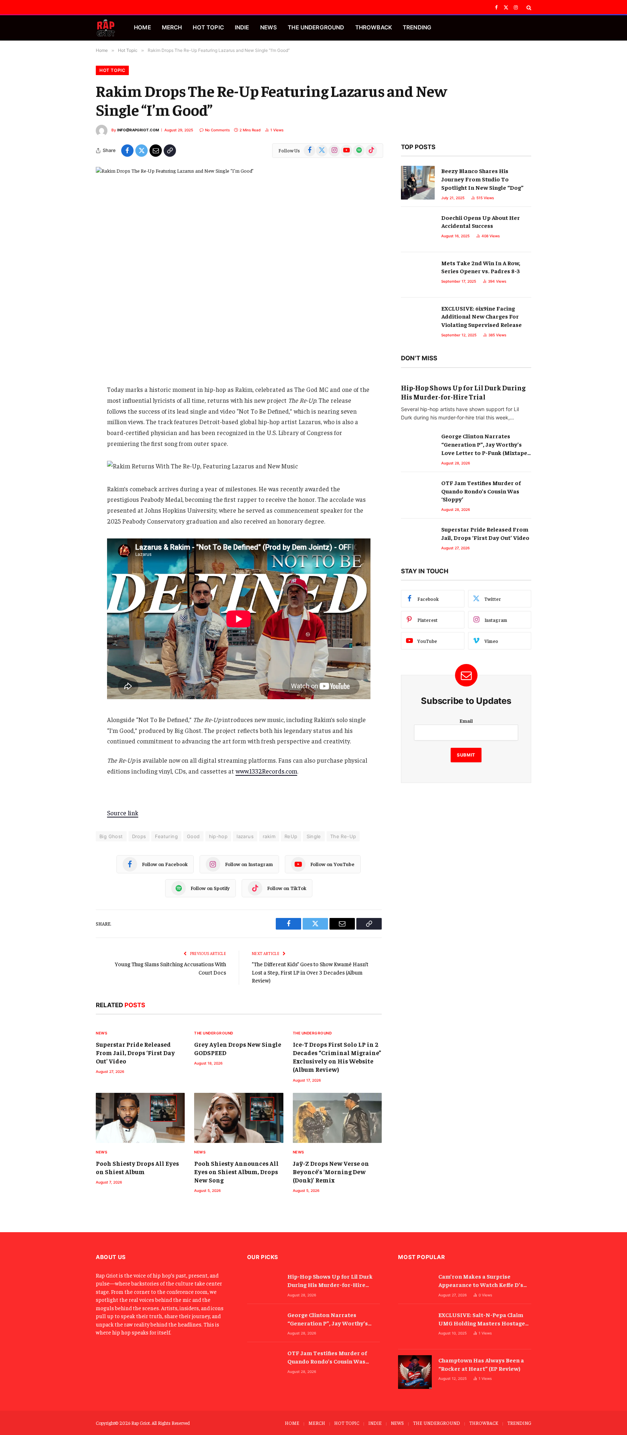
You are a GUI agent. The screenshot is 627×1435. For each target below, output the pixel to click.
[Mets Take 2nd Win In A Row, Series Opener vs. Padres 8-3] (418, 275)
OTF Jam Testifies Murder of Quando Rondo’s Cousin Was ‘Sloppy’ (481, 491)
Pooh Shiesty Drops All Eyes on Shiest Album (137, 1167)
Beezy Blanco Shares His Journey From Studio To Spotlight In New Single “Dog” (482, 179)
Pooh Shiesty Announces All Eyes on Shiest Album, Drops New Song (236, 1171)
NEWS (268, 27)
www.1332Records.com (266, 771)
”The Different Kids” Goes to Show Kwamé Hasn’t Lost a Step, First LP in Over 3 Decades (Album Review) (310, 972)
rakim (269, 836)
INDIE (242, 27)
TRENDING (417, 27)
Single (314, 836)
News (101, 1033)
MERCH (172, 27)
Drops (139, 836)
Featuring (166, 836)
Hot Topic (112, 70)
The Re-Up (343, 836)
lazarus (245, 836)
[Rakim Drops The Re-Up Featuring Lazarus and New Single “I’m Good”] (239, 260)
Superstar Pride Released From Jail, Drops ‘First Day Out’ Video (135, 1052)
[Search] (528, 7)
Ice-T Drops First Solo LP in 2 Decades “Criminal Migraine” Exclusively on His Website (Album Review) (337, 1056)
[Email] (70, 426)
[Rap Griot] (106, 28)
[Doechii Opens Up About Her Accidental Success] (418, 229)
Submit (466, 755)
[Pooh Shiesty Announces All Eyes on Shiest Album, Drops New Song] (238, 1118)
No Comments (217, 130)
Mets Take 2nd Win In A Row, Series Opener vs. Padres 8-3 (480, 267)
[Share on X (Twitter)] (141, 150)
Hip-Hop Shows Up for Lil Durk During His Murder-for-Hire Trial (463, 392)
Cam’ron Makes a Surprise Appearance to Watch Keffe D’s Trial (480, 1280)
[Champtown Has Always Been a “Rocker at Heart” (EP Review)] (415, 1372)
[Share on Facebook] (127, 150)
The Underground (213, 1033)
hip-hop (218, 836)
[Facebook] (70, 389)
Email (466, 720)
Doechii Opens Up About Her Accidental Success (480, 221)
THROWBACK (373, 27)
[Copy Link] (170, 150)
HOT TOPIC (208, 27)
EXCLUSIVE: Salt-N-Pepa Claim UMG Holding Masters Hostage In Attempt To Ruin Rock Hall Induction (481, 1319)
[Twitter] (70, 408)
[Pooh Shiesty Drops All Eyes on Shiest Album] (140, 1118)
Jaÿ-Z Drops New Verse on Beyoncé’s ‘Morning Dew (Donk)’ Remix (331, 1171)
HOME (142, 27)
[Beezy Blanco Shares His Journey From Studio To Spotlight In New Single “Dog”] (418, 183)
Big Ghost (111, 836)
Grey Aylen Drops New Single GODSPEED (237, 1048)
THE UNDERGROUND (316, 27)
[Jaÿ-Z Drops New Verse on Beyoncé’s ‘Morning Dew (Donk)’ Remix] (337, 1118)
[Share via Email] (155, 150)
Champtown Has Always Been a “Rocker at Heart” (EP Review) (481, 1364)
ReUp (291, 836)
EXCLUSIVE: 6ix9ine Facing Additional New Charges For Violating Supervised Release (481, 316)
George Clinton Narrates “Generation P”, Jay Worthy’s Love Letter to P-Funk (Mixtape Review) (484, 444)
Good (193, 836)
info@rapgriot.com (138, 130)
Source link (122, 813)
